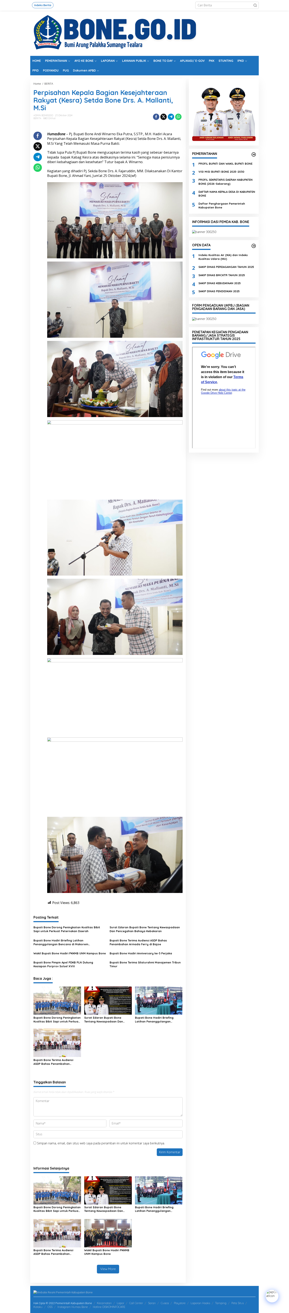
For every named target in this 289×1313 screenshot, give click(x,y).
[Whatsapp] (178, 117)
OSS (50, 1307)
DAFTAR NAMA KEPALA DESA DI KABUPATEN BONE (226, 193)
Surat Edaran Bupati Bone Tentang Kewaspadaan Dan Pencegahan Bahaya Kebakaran (145, 929)
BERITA (37, 118)
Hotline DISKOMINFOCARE (109, 1307)
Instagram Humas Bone (73, 1307)
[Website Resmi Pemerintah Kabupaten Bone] (144, 33)
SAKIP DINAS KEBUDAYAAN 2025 (219, 283)
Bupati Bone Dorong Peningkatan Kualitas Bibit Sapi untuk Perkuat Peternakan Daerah (66, 929)
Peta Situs (237, 1303)
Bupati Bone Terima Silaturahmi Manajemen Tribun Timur (145, 964)
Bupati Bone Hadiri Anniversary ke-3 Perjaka (141, 953)
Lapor (120, 1303)
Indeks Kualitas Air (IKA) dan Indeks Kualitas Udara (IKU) (223, 256)
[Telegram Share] (171, 117)
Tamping (220, 1303)
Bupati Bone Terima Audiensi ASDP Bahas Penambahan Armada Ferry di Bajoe (138, 942)
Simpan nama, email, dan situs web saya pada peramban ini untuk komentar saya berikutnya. (101, 1143)
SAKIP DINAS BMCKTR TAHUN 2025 (221, 275)
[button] (255, 5)
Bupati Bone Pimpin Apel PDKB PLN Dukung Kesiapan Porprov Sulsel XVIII (63, 964)
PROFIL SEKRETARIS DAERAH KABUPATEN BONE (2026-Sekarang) (225, 181)
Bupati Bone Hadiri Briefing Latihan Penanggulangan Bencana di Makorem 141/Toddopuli (60, 942)
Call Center (136, 1303)
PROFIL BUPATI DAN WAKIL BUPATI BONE (225, 163)
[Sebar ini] (156, 117)
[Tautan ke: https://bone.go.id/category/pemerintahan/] (253, 154)
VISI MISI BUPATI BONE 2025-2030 (221, 171)
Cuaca (165, 1303)
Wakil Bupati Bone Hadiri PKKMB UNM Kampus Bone (69, 953)
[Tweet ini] (163, 117)
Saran (152, 1303)
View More (108, 1269)
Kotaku (38, 1307)
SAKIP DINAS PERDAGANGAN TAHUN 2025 (226, 267)
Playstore (180, 1303)
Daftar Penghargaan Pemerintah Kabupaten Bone (221, 205)
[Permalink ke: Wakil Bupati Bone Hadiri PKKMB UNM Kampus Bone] (108, 1233)
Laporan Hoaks (200, 1303)
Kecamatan (104, 1303)
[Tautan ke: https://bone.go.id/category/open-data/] (253, 245)
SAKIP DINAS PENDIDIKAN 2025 (219, 291)
